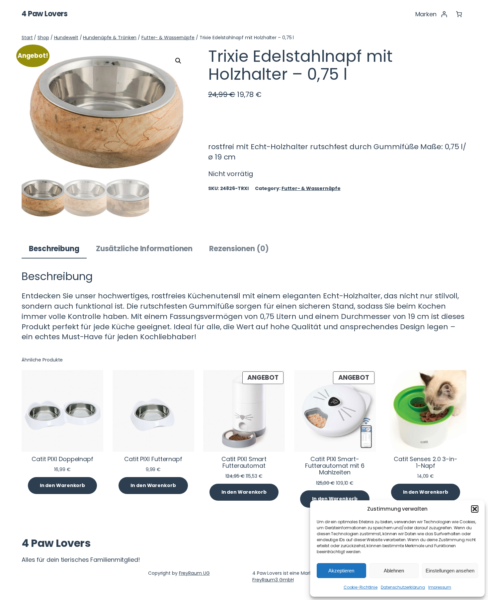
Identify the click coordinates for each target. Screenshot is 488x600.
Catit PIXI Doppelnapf (62, 459)
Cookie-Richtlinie (360, 587)
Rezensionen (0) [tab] (239, 249)
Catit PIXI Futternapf (153, 459)
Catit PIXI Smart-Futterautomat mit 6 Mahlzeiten (335, 466)
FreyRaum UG (194, 573)
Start (27, 37)
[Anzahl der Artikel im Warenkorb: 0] (458, 14)
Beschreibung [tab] (54, 249)
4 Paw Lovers (44, 14)
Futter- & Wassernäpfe (168, 37)
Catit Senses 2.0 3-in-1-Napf (425, 462)
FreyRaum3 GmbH (273, 579)
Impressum (439, 587)
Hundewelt (66, 37)
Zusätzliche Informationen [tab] (144, 249)
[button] (474, 509)
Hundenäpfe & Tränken (109, 37)
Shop (43, 37)
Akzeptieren (341, 570)
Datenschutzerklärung (403, 587)
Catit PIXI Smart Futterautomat (244, 462)
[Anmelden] (444, 14)
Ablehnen (394, 570)
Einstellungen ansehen (450, 570)
